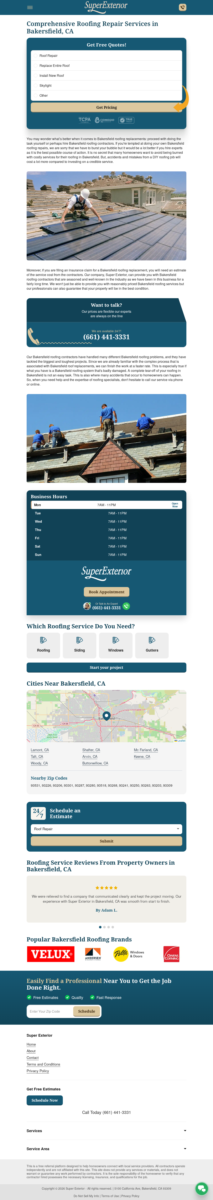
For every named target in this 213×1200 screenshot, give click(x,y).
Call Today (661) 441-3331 (106, 1112)
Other (44, 95)
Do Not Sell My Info (86, 1196)
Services (34, 1130)
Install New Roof (52, 75)
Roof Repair (48, 55)
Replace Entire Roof (54, 65)
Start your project (106, 667)
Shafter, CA (91, 749)
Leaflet (181, 740)
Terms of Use (110, 1196)
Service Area (38, 1148)
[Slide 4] (112, 927)
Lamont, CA (40, 749)
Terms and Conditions (43, 1064)
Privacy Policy (38, 1070)
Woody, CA (39, 762)
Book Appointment (106, 591)
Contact (33, 1057)
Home (31, 1044)
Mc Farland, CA (146, 749)
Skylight (45, 85)
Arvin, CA (89, 756)
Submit (106, 841)
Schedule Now (45, 1100)
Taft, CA (37, 756)
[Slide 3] (108, 927)
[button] (106, 716)
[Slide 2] (104, 927)
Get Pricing (106, 107)
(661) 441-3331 (106, 337)
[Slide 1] (100, 927)
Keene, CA (142, 756)
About (31, 1050)
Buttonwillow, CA (95, 762)
